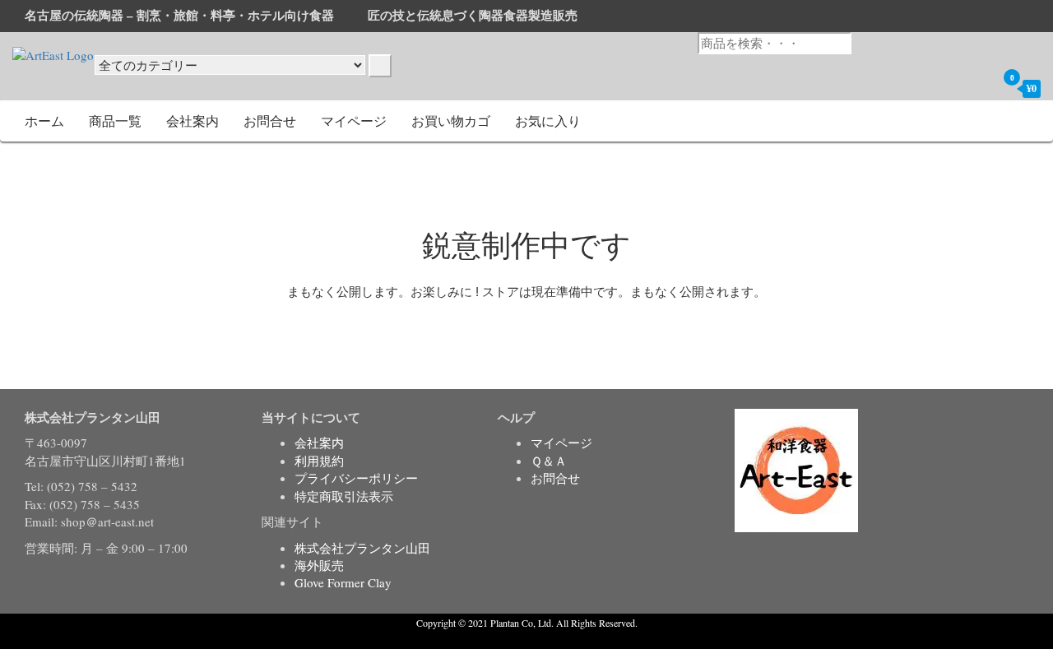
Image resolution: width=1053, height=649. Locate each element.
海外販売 (319, 565)
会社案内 (192, 120)
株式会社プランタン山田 (362, 548)
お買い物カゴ (450, 120)
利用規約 (319, 460)
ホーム (44, 120)
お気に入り (548, 120)
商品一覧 (115, 120)
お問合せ (270, 120)
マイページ (354, 120)
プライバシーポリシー (356, 478)
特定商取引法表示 (344, 496)
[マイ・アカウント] (980, 88)
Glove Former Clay (343, 582)
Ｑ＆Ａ (549, 460)
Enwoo (514, 639)
